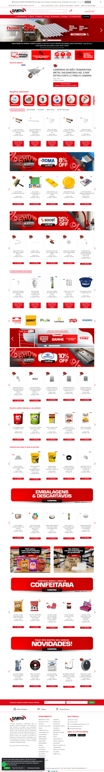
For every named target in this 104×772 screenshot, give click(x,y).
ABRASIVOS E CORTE (44, 719)
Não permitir (80, 2)
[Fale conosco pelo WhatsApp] (4, 764)
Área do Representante (89, 5)
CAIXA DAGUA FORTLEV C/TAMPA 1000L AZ (35, 292)
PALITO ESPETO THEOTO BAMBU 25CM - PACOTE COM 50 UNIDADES (69, 528)
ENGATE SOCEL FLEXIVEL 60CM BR (35, 251)
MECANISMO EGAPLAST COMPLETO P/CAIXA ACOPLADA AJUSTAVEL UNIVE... (69, 676)
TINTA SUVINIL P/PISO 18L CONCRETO (52, 428)
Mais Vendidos (31, 109)
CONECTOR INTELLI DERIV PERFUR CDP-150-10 (52, 293)
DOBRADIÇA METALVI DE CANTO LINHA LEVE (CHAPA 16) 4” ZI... (52, 389)
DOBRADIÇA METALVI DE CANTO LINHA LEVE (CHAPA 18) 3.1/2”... (69, 389)
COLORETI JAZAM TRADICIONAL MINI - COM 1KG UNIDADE (18, 616)
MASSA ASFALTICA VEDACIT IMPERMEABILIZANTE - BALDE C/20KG (35, 469)
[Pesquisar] (65, 11)
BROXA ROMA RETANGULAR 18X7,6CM (18, 192)
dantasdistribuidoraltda (75, 728)
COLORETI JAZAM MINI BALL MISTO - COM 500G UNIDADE (35, 616)
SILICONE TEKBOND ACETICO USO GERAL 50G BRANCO (18, 675)
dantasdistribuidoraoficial (76, 726)
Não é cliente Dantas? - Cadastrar (70, 5)
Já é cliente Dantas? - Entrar (50, 5)
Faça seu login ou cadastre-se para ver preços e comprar (66, 84)
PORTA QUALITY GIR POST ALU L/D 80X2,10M (18, 293)
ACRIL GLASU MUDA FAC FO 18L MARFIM (86, 428)
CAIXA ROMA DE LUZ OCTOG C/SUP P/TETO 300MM (52, 193)
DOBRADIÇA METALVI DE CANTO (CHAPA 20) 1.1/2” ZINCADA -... (86, 389)
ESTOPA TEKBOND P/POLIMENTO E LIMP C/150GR (52, 675)
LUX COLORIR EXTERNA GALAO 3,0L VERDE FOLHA (35, 429)
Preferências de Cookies (33, 768)
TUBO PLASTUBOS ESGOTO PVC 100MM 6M (69, 293)
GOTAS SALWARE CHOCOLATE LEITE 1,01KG (69, 616)
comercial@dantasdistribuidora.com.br (79, 724)
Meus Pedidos (22, 709)
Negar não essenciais (17, 768)
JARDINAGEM (56, 730)
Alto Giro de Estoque (63, 109)
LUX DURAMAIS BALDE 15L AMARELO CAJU (18, 428)
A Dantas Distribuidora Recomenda (21, 271)
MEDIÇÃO (55, 734)
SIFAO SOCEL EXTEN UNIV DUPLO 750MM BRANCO (18, 252)
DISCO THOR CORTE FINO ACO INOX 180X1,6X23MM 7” (35, 675)
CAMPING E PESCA (43, 730)
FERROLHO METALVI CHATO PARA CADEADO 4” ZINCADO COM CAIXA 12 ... (35, 390)
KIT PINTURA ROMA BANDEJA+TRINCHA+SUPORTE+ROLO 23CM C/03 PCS (89, 193)
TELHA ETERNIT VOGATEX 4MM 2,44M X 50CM (18, 468)
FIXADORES (56, 719)
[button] (43, 40)
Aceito (7, 768)
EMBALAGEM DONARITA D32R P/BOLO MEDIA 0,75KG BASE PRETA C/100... (52, 528)
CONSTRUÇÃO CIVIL (44, 732)
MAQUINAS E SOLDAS (58, 732)
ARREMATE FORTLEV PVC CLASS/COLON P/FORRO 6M (86, 468)
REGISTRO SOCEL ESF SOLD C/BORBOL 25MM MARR (52, 252)
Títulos (43, 709)
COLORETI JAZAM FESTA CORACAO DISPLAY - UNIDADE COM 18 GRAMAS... (52, 617)
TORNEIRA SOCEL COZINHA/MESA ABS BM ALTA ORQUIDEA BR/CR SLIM (85, 253)
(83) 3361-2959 (90, 11)
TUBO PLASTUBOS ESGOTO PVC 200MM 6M (18, 131)
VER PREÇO (19, 204)
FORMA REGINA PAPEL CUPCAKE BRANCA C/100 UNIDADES (86, 527)
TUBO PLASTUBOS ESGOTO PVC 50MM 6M (69, 130)
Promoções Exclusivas (17, 110)
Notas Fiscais (64, 709)
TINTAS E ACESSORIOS (59, 749)
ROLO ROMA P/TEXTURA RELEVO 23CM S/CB (35, 193)
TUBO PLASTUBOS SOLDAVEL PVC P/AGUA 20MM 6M (35, 131)
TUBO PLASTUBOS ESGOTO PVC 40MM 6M (52, 130)
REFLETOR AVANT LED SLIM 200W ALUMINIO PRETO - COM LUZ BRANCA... (86, 293)
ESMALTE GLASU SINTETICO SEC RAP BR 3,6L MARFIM (69, 429)
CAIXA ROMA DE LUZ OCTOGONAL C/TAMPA (69, 192)
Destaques (41, 109)
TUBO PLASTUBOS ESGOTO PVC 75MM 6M (86, 130)
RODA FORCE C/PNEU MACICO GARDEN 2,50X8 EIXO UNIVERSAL (86, 675)
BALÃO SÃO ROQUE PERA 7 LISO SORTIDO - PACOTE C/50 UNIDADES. (35, 528)
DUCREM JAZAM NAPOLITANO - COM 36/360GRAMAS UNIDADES (86, 617)
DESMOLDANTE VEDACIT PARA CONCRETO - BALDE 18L (52, 468)
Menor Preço (51, 109)
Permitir (87, 2)
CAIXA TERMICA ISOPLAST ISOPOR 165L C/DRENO (18, 527)
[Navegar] (2, 30)
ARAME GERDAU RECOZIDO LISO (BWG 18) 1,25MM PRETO (68, 468)
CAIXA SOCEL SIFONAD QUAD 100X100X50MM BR (69, 252)
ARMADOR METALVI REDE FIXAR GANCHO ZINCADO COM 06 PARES (18, 390)
